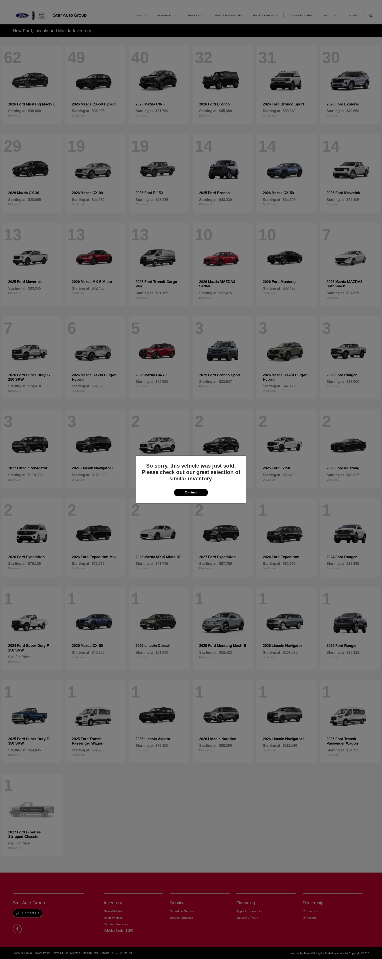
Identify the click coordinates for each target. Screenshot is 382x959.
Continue (191, 492)
